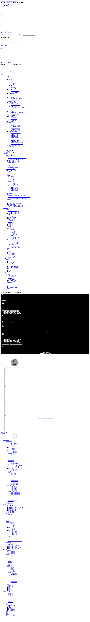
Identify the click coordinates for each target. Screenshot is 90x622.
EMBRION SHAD (12, 131)
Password (5, 37)
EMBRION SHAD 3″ (15, 134)
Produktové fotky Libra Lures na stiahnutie (11, 308)
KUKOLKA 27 (14, 94)
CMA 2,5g (10, 216)
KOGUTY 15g (11, 254)
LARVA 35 (13, 83)
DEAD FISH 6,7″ (12, 150)
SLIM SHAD (11, 185)
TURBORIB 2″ (14, 178)
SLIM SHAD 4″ (14, 189)
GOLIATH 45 (14, 120)
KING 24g (10, 225)
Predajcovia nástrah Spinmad (45, 403)
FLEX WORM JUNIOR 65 (17, 112)
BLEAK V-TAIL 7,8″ (13, 147)
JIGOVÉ (10, 278)
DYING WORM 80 (15, 105)
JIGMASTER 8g (14, 241)
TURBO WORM (12, 97)
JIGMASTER (11, 239)
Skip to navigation (4, 1)
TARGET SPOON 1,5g (13, 211)
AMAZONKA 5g (12, 220)
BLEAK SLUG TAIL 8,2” (14, 149)
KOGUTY (8, 249)
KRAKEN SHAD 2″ (15, 125)
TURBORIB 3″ (14, 179)
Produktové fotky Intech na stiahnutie (10, 310)
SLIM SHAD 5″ (14, 190)
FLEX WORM (11, 111)
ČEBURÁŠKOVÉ (12, 280)
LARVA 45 (13, 84)
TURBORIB (11, 176)
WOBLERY (8, 248)
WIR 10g (13, 232)
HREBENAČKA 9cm (13, 267)
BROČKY (8, 289)
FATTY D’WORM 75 (15, 110)
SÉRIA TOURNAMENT (11, 155)
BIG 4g (12, 229)
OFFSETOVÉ (11, 279)
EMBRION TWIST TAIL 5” (17, 142)
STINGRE (8, 284)
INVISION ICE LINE (13, 167)
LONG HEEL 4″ (14, 184)
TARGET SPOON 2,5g (13, 212)
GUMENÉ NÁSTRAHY (11, 175)
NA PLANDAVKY (12, 275)
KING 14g (10, 224)
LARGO (10, 85)
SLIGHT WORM (12, 101)
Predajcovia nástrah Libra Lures (45, 357)
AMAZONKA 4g (12, 219)
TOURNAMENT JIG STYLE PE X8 (16, 159)
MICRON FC (11, 172)
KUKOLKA (11, 93)
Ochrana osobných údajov (8, 322)
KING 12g (10, 223)
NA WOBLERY (11, 276)
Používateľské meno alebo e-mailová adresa (12, 34)
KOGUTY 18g (11, 256)
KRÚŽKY (8, 286)
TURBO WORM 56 (15, 100)
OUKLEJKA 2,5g (12, 217)
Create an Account (7, 32)
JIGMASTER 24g (15, 243)
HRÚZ (7, 268)
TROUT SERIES (9, 77)
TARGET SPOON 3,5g (13, 213)
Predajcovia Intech (45, 372)
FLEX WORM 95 (15, 114)
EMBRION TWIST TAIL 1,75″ (18, 140)
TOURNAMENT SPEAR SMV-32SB (16, 195)
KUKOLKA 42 (14, 96)
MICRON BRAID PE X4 (13, 160)
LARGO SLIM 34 (15, 92)
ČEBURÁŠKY (9, 193)
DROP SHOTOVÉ (12, 281)
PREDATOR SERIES (10, 122)
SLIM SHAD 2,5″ (15, 187)
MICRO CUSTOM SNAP (14, 200)
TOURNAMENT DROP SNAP (15, 203)
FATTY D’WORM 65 (15, 108)
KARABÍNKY (9, 199)
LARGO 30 (13, 87)
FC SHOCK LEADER (13, 170)
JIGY (7, 192)
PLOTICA (8, 259)
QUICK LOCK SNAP (13, 204)
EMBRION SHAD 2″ (15, 133)
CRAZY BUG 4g (15, 237)
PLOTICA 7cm (11, 263)
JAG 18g (13, 233)
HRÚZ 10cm (11, 271)
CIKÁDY (8, 214)
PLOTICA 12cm (11, 262)
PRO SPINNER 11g (15, 247)
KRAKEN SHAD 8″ (15, 130)
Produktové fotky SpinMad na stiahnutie (11, 312)
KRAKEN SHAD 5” (15, 129)
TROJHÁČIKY (9, 282)
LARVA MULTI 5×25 (16, 80)
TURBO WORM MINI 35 (16, 98)
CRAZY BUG (11, 235)
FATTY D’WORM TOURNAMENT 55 (19, 107)
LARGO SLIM (11, 89)
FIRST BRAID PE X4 (13, 162)
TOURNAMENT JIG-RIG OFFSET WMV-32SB (19, 197)
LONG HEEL (11, 181)
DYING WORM (12, 102)
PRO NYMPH (11, 115)
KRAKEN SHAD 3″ (15, 126)
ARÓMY (8, 151)
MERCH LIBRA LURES (11, 152)
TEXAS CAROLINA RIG (11, 287)
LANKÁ (8, 174)
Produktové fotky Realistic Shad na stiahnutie (12, 313)
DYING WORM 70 (15, 103)
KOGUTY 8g (11, 252)
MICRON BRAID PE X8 (13, 161)
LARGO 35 (13, 88)
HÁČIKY (8, 194)
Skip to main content (12, 1)
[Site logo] (6, 61)
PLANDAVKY (9, 209)
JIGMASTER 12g (15, 242)
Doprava (4, 300)
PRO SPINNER (11, 244)
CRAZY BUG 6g (15, 238)
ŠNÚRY (7, 156)
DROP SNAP (11, 202)
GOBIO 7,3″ (11, 146)
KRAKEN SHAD (12, 124)
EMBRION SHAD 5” (15, 136)
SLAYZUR (10, 121)
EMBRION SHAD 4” (15, 135)
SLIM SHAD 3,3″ (15, 188)
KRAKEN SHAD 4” (15, 128)
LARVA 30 (13, 82)
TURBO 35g (14, 234)
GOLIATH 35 (14, 119)
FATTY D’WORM (12, 106)
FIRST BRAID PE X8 (13, 164)
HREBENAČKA (9, 264)
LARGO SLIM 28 (15, 91)
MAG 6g (13, 231)
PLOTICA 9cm (11, 261)
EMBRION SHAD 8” (15, 137)
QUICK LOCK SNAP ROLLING (15, 206)
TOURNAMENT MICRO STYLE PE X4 (17, 158)
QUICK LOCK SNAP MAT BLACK (16, 205)
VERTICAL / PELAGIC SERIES (13, 145)
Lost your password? (5, 42)
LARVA (10, 79)
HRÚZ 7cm (10, 270)
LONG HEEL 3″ (14, 183)
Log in (2, 39)
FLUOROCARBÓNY (10, 169)
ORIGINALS (11, 228)
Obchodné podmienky (7, 321)
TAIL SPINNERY (10, 226)
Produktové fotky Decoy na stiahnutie (10, 311)
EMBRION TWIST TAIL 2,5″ (17, 141)
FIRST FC (10, 171)
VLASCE (8, 165)
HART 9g (10, 222)
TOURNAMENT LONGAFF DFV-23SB (17, 198)
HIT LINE (10, 166)
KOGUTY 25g (11, 257)
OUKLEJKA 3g (11, 218)
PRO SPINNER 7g (15, 246)
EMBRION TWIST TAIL (14, 139)
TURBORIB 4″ (14, 180)
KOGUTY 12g (11, 253)
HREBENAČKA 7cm (13, 266)
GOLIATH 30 (14, 117)
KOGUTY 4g (11, 251)
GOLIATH (10, 116)
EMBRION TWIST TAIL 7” (17, 144)
